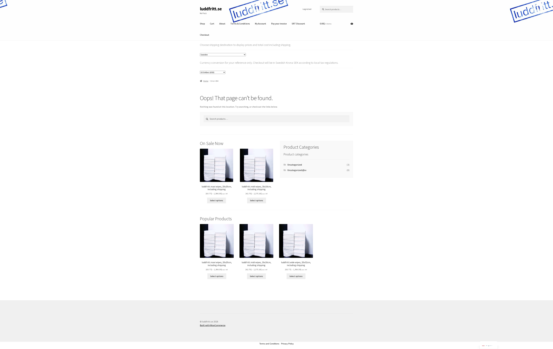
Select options (216, 200)
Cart (212, 23)
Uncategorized (294, 164)
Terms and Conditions (269, 344)
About (222, 23)
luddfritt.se (211, 9)
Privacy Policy (287, 344)
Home (205, 81)
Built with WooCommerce (212, 325)
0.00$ (326, 23)
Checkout (204, 34)
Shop (202, 23)
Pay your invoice (279, 23)
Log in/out (307, 9)
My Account (260, 23)
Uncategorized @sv (296, 170)
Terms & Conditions (240, 23)
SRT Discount (298, 23)
